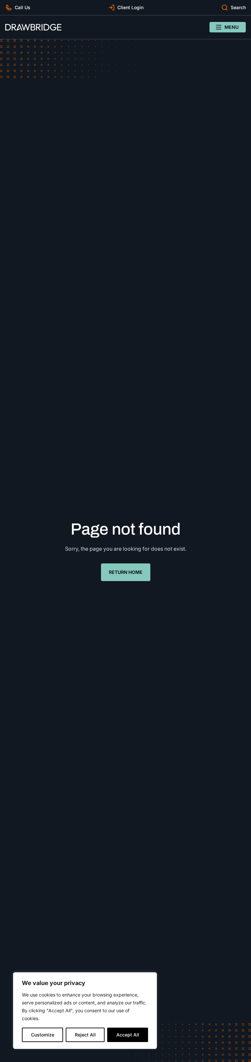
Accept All (127, 1034)
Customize (42, 1034)
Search (238, 7)
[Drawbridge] (33, 27)
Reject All (85, 1034)
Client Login (130, 7)
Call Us (22, 7)
